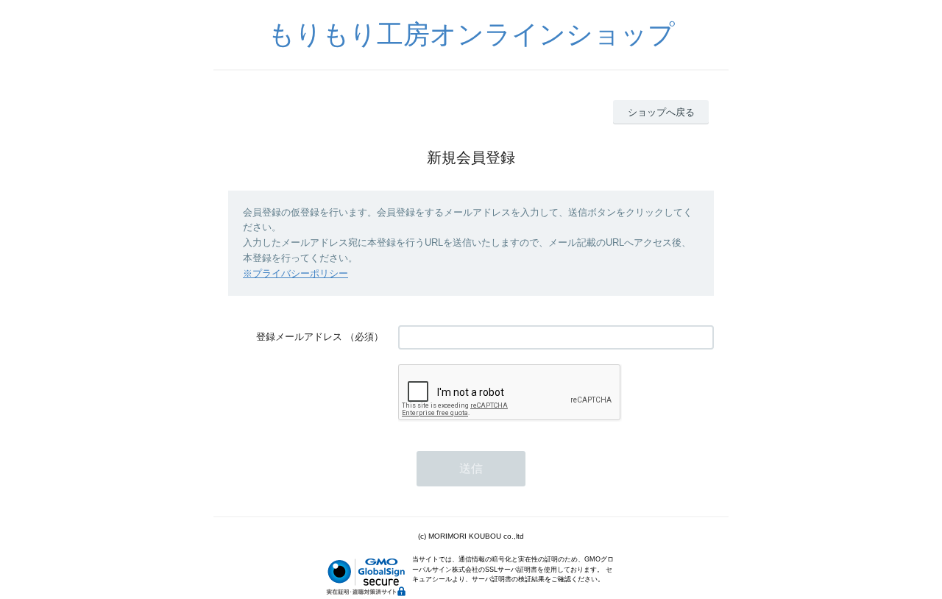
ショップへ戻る (661, 112)
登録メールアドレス (299, 336)
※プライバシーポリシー (295, 273)
